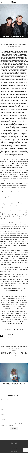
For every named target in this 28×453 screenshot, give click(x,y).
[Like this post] (15, 329)
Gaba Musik (8, 161)
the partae (16, 48)
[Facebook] (12, 443)
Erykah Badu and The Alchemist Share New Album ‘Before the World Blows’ (14, 35)
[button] (2, 21)
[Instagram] (15, 443)
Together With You (11, 315)
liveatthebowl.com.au (16, 290)
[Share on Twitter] (19, 329)
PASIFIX (19, 163)
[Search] (26, 2)
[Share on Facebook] (17, 329)
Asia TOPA (9, 271)
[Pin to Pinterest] (20, 329)
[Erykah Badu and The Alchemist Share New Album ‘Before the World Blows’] (14, 21)
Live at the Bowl (12, 167)
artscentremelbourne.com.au (15, 323)
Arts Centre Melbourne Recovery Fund (12, 269)
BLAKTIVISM (10, 163)
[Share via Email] (22, 329)
